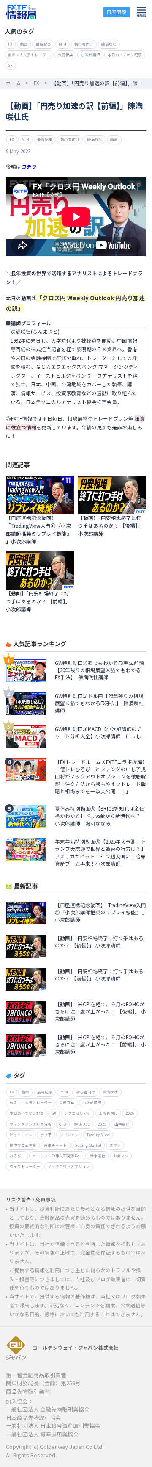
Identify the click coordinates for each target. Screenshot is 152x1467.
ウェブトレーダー (25, 1166)
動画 (24, 44)
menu (141, 12)
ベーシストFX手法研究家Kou (57, 1155)
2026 (130, 1112)
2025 (102, 1124)
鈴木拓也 (97, 1155)
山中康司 (122, 1124)
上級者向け (108, 1112)
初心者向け (83, 44)
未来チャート (55, 1145)
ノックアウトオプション (69, 1166)
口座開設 (116, 11)
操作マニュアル (23, 1145)
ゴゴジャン (69, 1134)
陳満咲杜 (109, 44)
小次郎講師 (90, 54)
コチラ (28, 166)
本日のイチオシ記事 (125, 54)
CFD (62, 1124)
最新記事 (43, 44)
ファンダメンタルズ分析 (31, 1124)
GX (10, 65)
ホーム (13, 83)
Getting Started (88, 1145)
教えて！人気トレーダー (29, 54)
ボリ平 (46, 1134)
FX (10, 44)
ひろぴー (17, 1155)
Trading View (98, 1134)
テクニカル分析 (77, 1112)
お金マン (120, 1155)
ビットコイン (21, 1134)
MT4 (62, 44)
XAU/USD (82, 1124)
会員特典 (65, 54)
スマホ (115, 1145)
